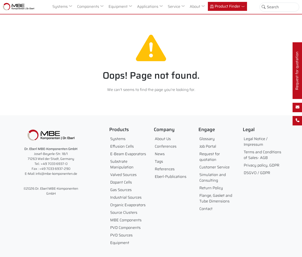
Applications (147, 6)
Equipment (118, 6)
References (165, 169)
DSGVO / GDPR (257, 173)
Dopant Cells (121, 182)
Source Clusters (123, 212)
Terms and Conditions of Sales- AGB (262, 155)
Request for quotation (209, 157)
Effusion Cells (122, 146)
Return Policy (211, 188)
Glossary (207, 139)
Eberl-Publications (170, 177)
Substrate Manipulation (122, 164)
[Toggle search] (263, 7)
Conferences (165, 146)
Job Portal (207, 146)
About (195, 6)
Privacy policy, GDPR (261, 165)
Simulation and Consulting (212, 177)
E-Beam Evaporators (128, 154)
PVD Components (125, 228)
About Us (163, 139)
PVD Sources (121, 235)
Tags (159, 161)
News (160, 154)
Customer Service (214, 167)
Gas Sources (121, 190)
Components (88, 6)
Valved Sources (123, 175)
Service (174, 6)
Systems (60, 6)
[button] (71, 6)
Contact (206, 209)
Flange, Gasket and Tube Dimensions (215, 198)
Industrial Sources (126, 197)
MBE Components (126, 220)
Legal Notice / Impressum (256, 141)
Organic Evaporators (128, 205)
